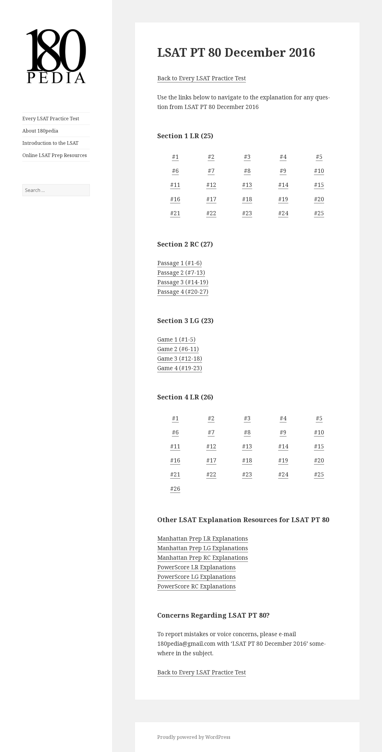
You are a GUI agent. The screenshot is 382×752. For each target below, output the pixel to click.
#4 (283, 157)
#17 (211, 199)
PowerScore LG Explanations (196, 577)
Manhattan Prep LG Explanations (202, 548)
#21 (175, 213)
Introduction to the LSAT (50, 143)
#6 (175, 171)
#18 (247, 199)
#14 (283, 185)
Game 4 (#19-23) (179, 368)
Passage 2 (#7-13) (181, 272)
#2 (211, 157)
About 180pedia (40, 130)
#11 (175, 185)
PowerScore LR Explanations (196, 567)
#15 (319, 185)
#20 (319, 199)
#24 (283, 213)
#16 (175, 199)
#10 (319, 171)
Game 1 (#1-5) (176, 339)
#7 (211, 171)
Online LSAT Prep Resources (54, 155)
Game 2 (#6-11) (178, 349)
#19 (283, 199)
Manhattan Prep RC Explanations (202, 558)
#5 (319, 157)
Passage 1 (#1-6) (179, 263)
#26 (175, 489)
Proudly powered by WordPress (193, 737)
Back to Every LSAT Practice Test (201, 78)
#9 (283, 171)
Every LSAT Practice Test (50, 118)
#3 (247, 157)
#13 (247, 185)
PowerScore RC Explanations (196, 586)
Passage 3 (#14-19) (182, 282)
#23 (247, 213)
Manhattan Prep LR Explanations (202, 538)
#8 (247, 171)
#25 (319, 213)
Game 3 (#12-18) (179, 358)
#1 (175, 157)
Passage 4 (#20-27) (182, 292)
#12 (211, 185)
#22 (211, 213)
